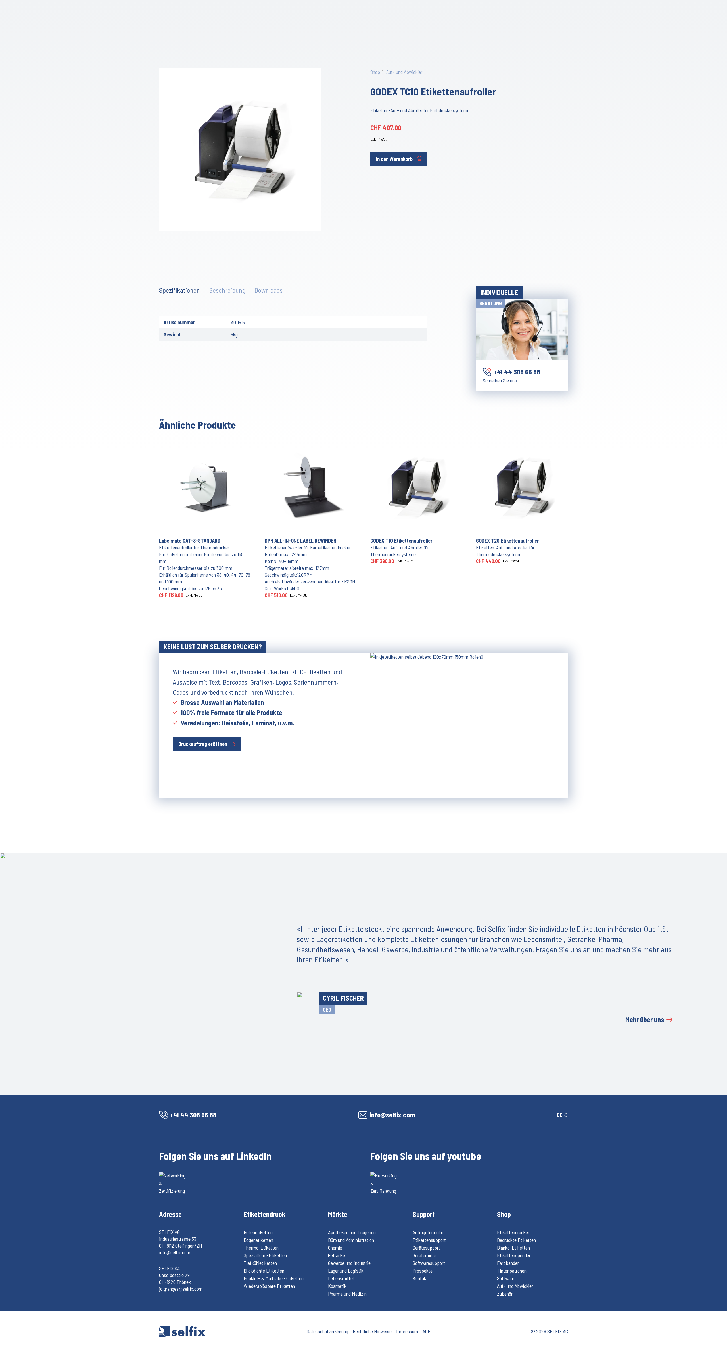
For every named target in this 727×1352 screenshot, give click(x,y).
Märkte (337, 1214)
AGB (427, 1331)
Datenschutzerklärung (327, 1331)
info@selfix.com (174, 1252)
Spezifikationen (179, 290)
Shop (375, 72)
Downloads (268, 290)
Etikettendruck (264, 1214)
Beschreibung (227, 290)
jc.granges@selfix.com (180, 1289)
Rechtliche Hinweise (372, 1331)
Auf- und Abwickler (404, 72)
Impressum (407, 1331)
